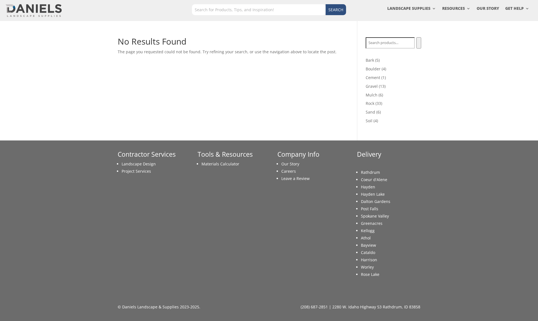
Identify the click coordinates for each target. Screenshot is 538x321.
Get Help (514, 8)
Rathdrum (370, 172)
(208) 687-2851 (314, 307)
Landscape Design (139, 164)
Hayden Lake (373, 194)
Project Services (136, 171)
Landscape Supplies (408, 8)
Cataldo (368, 252)
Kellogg (368, 230)
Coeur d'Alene (374, 179)
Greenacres (371, 223)
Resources (453, 8)
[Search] (418, 43)
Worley (367, 267)
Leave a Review (295, 178)
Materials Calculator (220, 164)
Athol (366, 238)
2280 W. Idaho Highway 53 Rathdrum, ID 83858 (376, 307)
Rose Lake (370, 274)
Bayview (368, 245)
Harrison (369, 259)
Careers (288, 171)
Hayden (368, 187)
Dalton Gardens (375, 201)
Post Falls (369, 208)
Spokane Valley (375, 216)
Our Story (488, 8)
